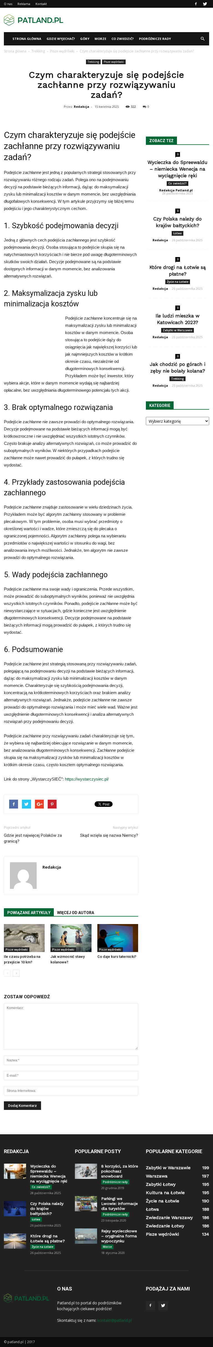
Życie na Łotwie (177, 282)
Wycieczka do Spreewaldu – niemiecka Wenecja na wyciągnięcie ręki (177, 169)
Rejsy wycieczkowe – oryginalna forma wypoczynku (119, 1236)
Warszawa (157, 1176)
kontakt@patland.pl (114, 1320)
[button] (202, 38)
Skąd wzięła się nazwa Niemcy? (109, 835)
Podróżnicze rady (155, 39)
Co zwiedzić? (122, 39)
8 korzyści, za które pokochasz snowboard (119, 1171)
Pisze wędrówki (114, 62)
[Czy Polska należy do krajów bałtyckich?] (15, 1208)
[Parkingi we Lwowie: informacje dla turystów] (86, 1203)
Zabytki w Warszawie (177, 330)
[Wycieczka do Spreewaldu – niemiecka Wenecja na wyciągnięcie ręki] (15, 1171)
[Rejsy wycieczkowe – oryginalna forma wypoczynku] (86, 1236)
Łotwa (177, 233)
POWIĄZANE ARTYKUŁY (28, 912)
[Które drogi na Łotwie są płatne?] (15, 1241)
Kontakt (41, 4)
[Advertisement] (144, 20)
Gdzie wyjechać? (61, 39)
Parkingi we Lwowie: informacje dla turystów (119, 1203)
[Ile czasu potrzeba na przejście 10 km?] (24, 938)
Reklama (23, 4)
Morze (100, 39)
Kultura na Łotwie (165, 1192)
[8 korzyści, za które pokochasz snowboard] (86, 1171)
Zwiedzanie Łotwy (165, 1225)
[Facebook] (196, 4)
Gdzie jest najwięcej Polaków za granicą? (33, 838)
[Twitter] (205, 4)
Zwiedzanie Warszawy (169, 1217)
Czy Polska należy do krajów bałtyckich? (47, 1208)
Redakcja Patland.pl (176, 190)
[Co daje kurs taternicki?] (117, 938)
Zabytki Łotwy (161, 1184)
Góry (84, 39)
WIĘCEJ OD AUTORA (75, 912)
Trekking (93, 62)
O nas (8, 4)
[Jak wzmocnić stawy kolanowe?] (70, 938)
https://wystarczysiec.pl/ (87, 779)
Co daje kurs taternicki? (116, 957)
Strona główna (26, 39)
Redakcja (81, 106)
